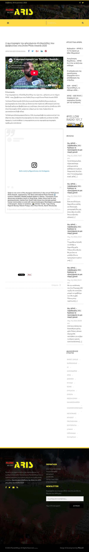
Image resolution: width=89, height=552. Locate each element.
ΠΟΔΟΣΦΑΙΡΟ (51, 471)
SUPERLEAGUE (72, 363)
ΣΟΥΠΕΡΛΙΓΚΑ (72, 425)
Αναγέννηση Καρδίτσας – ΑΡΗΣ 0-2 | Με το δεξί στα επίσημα (74, 61)
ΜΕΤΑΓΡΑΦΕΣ (71, 413)
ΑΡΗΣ (69, 375)
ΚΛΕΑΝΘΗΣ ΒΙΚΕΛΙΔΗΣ (74, 408)
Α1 (68, 367)
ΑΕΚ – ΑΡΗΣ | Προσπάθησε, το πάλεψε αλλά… (73, 87)
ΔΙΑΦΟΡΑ (50, 477)
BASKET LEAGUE (72, 359)
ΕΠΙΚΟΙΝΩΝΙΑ (51, 482)
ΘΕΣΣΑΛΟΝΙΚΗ (72, 398)
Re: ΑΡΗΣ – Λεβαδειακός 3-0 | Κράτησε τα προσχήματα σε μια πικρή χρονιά (74, 147)
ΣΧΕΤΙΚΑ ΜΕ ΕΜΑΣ (53, 469)
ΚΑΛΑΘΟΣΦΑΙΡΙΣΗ (73, 402)
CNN (39, 209)
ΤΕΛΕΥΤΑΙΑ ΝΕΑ (52, 479)
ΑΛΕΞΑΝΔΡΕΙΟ (72, 371)
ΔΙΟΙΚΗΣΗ (70, 379)
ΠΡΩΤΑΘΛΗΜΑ (72, 421)
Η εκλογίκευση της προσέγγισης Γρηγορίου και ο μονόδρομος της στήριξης (74, 75)
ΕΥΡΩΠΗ (70, 394)
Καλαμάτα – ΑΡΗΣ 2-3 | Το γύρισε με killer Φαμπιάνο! (75, 50)
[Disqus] (34, 243)
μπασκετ (70, 429)
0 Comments (10, 92)
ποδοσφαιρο (71, 433)
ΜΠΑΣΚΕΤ (70, 417)
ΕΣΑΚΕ (69, 386)
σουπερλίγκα (71, 437)
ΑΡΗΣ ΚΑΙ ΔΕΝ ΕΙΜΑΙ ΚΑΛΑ (15, 51)
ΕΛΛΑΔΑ (70, 383)
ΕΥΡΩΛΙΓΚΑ (71, 390)
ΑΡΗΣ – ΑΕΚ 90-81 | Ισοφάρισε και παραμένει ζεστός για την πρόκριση (74, 98)
